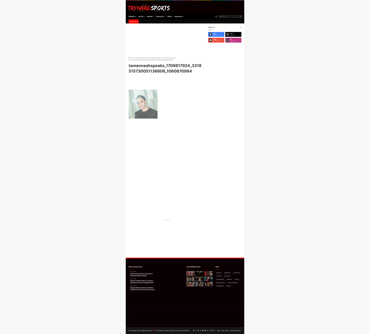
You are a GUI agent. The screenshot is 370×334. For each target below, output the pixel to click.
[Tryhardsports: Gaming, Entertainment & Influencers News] (148, 8)
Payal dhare (227, 276)
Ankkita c (219, 272)
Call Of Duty (236, 272)
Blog (218, 330)
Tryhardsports (185, 330)
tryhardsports (220, 286)
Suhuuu (237, 279)
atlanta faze (227, 272)
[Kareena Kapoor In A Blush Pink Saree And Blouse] (190, 279)
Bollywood (178, 16)
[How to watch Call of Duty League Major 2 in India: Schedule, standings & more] (199, 273)
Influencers (160, 16)
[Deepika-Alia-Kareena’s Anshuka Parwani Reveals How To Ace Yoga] (208, 273)
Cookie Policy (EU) (235, 330)
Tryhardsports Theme (162, 330)
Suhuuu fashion (220, 282)
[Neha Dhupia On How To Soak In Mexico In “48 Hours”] (190, 284)
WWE (169, 16)
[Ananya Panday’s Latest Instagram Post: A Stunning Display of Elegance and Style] (208, 284)
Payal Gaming (220, 279)
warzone (228, 286)
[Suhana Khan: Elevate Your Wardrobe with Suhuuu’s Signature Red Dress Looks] (190, 273)
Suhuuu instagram (232, 282)
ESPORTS (132, 16)
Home (132, 58)
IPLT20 (141, 16)
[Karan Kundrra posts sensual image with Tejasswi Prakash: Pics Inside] (208, 279)
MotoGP (149, 16)
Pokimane (229, 279)
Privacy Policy (225, 330)
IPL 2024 (218, 276)
